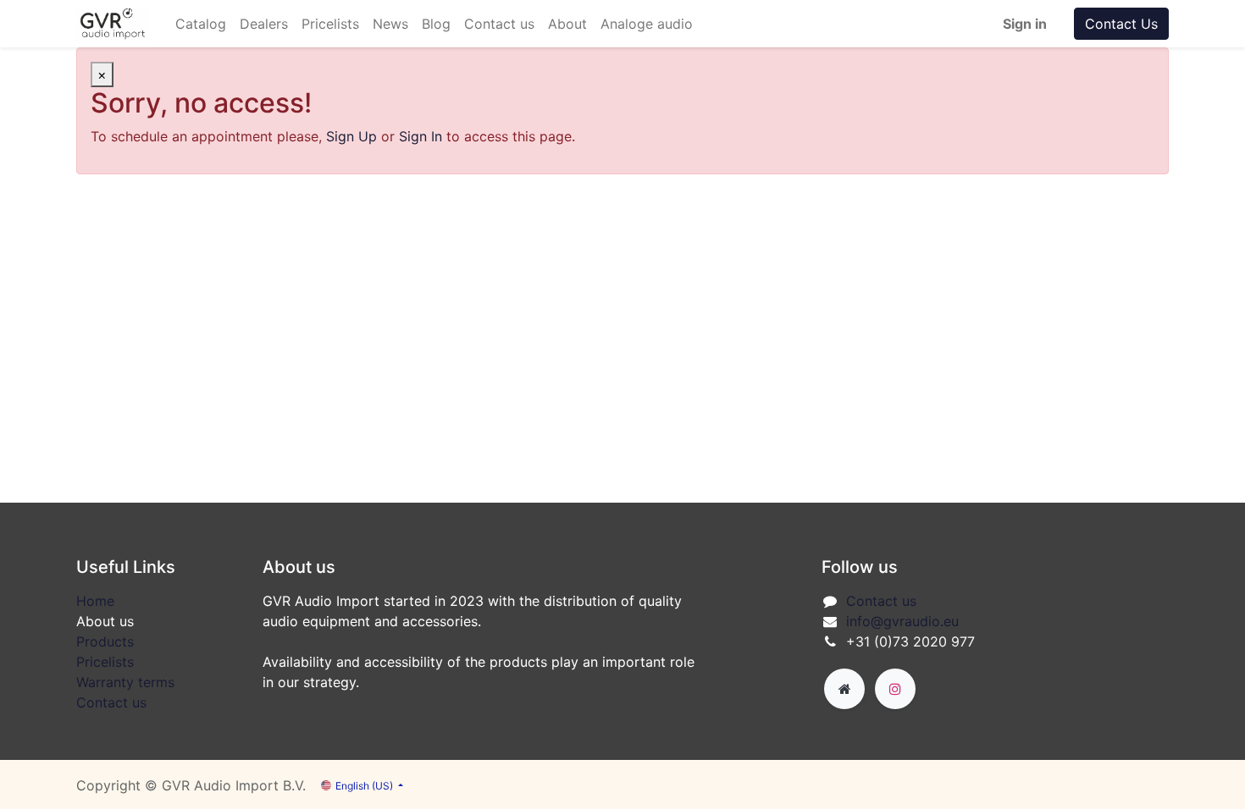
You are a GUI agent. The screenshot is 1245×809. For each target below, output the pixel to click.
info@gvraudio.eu (902, 621)
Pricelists (105, 661)
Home (95, 600)
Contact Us (1121, 23)
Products (105, 641)
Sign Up (351, 136)
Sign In (420, 136)
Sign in (1025, 23)
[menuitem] (201, 24)
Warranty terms (125, 682)
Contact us (111, 702)
